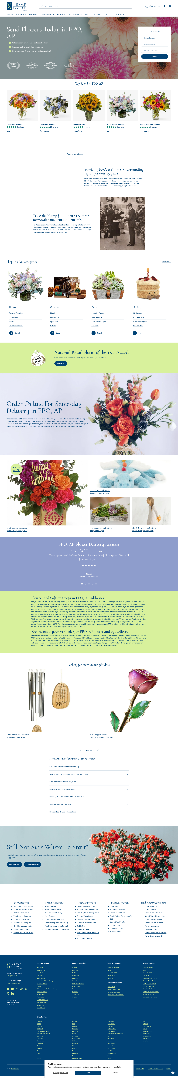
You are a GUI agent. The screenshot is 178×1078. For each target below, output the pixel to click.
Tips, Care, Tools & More (150, 989)
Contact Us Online (33, 864)
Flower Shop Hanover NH (154, 936)
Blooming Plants (97, 313)
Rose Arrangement (83, 929)
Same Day (10, 14)
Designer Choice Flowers (86, 919)
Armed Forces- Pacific (43, 1033)
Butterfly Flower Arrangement (87, 910)
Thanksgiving (41, 970)
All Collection (166, 262)
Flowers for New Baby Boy (54, 919)
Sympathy (54, 322)
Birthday (53, 313)
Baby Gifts (75, 970)
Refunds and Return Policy (155, 1069)
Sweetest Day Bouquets (22, 923)
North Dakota (111, 1031)
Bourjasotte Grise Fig (117, 910)
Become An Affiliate (148, 994)
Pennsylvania (111, 1043)
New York (110, 1026)
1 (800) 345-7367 (12, 976)
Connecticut (40, 1041)
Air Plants (94, 326)
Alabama (40, 1021)
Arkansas (40, 1028)
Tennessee (111, 1056)
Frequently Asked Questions (151, 991)
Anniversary (54, 317)
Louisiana (75, 1031)
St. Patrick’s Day (42, 983)
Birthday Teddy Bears (85, 916)
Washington (146, 1033)
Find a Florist (111, 986)
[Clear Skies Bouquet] (55, 105)
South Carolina (112, 1051)
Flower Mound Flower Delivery (155, 933)
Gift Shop (110, 978)
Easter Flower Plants (117, 913)
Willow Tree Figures (140, 322)
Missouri (74, 1048)
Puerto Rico (111, 1046)
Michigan (75, 1041)
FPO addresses (111, 607)
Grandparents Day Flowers (23, 906)
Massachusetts (76, 1038)
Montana (75, 1051)
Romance (75, 989)
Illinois (39, 1058)
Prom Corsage (50, 916)
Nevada (74, 1056)
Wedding (75, 997)
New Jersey (111, 1021)
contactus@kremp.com (13, 983)
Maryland (75, 1036)
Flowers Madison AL (152, 926)
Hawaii (39, 1053)
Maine (74, 1033)
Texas (109, 1058)
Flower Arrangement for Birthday (56, 923)
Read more (59, 363)
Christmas (40, 975)
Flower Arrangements (114, 967)
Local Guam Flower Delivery (116, 995)
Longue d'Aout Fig (116, 929)
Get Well (53, 326)
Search (154, 56)
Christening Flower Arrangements (57, 929)
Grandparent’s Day (42, 999)
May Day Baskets (42, 991)
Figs (69, 14)
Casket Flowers (50, 906)
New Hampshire (77, 1058)
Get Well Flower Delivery (53, 913)
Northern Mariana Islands (115, 1033)
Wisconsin (146, 1038)
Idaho (38, 1056)
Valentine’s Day (41, 978)
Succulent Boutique (98, 322)
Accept (87, 1073)
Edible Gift (81, 926)
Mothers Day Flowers (21, 913)
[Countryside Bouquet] (22, 105)
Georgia (39, 1048)
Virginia (145, 1028)
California (40, 1036)
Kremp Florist (15, 1069)
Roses (11, 322)
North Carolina (112, 1028)
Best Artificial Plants (117, 922)
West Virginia (147, 1036)
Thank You (75, 994)
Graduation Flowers (78, 983)
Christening (75, 975)
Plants (109, 970)
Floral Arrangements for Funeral (56, 926)
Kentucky (75, 1028)
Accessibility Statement (150, 997)
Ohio (109, 1036)
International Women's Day (45, 981)
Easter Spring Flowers (21, 929)
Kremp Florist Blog (148, 986)
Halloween (40, 967)
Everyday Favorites (16, 313)
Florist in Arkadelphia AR (153, 913)
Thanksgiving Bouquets (22, 916)
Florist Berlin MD (151, 906)
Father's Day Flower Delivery (23, 933)
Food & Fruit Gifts (113, 973)
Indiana (74, 1021)
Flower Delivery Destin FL (154, 919)
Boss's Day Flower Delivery (23, 910)
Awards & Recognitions (149, 983)
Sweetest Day (41, 1008)
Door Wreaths (138, 326)
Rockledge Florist (151, 929)
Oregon (110, 1041)
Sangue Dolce (115, 925)
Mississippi (75, 1046)
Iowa (73, 1023)
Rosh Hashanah (42, 1002)
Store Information (148, 967)
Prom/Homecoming (16, 326)
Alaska (39, 1023)
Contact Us (146, 975)
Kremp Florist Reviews (149, 973)
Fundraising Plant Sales (150, 978)
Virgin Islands (147, 1026)
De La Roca (114, 906)
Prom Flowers (76, 986)
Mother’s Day (41, 994)
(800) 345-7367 (14, 864)
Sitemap (168, 1069)
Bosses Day (40, 1005)
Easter (39, 986)
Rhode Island (111, 1048)
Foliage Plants (96, 317)
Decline (115, 1073)
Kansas (74, 1026)
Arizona (39, 1026)
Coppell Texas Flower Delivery (155, 916)
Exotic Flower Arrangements (87, 906)
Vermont (145, 1023)
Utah (144, 1021)
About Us (145, 970)
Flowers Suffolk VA (151, 910)
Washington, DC (147, 1031)
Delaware (40, 1043)
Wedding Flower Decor (53, 910)
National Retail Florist (149, 981)
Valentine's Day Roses (21, 919)
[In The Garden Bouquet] (122, 105)
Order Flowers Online (114, 989)
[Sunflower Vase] (89, 105)
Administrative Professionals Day (47, 989)
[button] (170, 6)
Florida (39, 1046)
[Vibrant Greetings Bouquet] (155, 105)
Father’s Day (40, 997)
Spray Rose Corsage (84, 938)
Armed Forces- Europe (43, 1031)
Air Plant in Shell (116, 932)
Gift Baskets (137, 313)
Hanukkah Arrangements (22, 926)
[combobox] (85, 6)
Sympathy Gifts (138, 317)
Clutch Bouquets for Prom (86, 923)
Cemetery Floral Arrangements (88, 913)
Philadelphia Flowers (114, 992)
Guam (39, 1051)
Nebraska (75, 1053)
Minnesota (75, 1043)
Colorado (40, 1038)
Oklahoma (111, 1038)
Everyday (75, 978)
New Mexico (111, 1023)
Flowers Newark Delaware (154, 923)
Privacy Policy (116, 1067)
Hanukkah (40, 973)
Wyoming (145, 1041)
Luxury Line (13, 317)
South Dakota (112, 1053)
